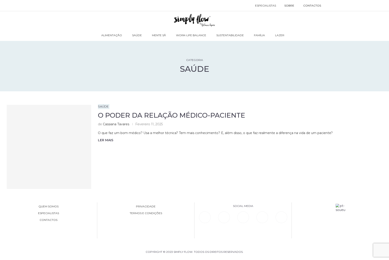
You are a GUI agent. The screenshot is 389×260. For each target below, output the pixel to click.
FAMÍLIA (259, 35)
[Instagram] (243, 217)
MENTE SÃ (159, 35)
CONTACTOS (312, 5)
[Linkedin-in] (205, 217)
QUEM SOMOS (48, 206)
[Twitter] (281, 217)
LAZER (279, 35)
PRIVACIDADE (146, 206)
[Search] (330, 6)
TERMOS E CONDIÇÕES (146, 213)
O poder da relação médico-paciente (171, 115)
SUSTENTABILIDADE (230, 35)
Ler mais (105, 140)
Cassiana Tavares (116, 124)
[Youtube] (262, 217)
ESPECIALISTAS (265, 5)
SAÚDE (137, 35)
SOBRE (289, 5)
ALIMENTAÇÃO (111, 35)
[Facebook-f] (224, 217)
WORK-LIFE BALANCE (191, 35)
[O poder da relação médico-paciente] (49, 147)
